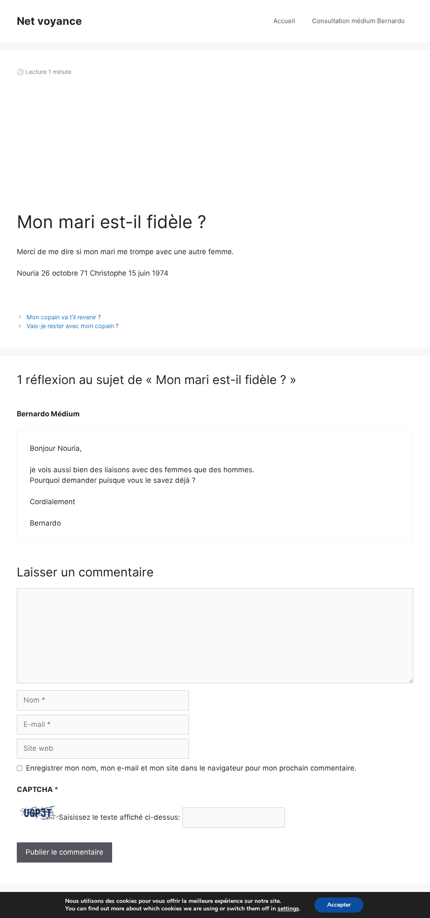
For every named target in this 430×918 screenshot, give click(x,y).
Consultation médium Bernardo (358, 21)
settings (288, 909)
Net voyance (49, 21)
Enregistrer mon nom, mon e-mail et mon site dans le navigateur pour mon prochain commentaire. (191, 768)
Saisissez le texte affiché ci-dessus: (119, 817)
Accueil (284, 21)
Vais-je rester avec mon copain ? (72, 325)
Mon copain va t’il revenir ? (63, 317)
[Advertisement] (215, 144)
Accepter (339, 905)
